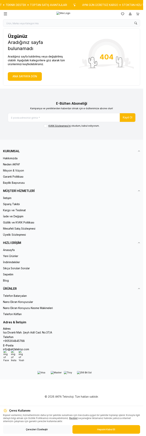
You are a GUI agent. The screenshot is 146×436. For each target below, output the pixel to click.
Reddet (73, 418)
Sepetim (8, 274)
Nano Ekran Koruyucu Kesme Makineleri (28, 308)
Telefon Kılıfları (12, 314)
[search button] (135, 23)
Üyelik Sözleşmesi (14, 234)
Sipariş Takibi (11, 204)
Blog (6, 280)
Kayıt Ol (127, 117)
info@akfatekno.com (16, 349)
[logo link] (63, 14)
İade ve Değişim (13, 216)
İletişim (7, 198)
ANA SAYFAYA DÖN (25, 76)
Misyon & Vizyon (13, 170)
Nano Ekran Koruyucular (18, 301)
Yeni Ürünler (10, 256)
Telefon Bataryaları (15, 295)
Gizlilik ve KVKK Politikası (18, 222)
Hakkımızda (10, 158)
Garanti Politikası (13, 176)
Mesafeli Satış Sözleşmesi (19, 228)
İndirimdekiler (11, 262)
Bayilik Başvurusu (14, 182)
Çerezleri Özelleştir (37, 429)
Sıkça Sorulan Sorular (16, 268)
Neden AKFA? (11, 164)
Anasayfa (9, 250)
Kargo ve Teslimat (14, 210)
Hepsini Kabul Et (106, 429)
